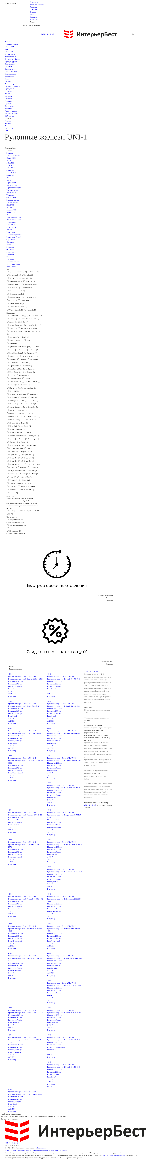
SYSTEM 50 (11, 227)
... (92, 671)
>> (97, 671)
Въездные (8, 96)
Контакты (33, 19)
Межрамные (11, 215)
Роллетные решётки (12, 84)
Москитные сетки (11, 113)
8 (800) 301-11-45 (47, 34)
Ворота (7, 94)
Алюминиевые (10, 74)
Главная (8, 121)
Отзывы (33, 12)
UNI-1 (7, 131)
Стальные (8, 91)
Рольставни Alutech (12, 86)
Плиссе (7, 79)
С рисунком (9, 89)
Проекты (33, 17)
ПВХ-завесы (9, 116)
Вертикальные (10, 54)
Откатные (8, 99)
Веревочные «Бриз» (12, 59)
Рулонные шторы (11, 44)
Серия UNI (9, 52)
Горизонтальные (11, 71)
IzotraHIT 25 (11, 212)
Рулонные (8, 101)
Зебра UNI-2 (11, 173)
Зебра (7, 49)
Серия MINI (9, 47)
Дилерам (33, 7)
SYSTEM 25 (11, 225)
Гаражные (8, 104)
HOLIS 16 (10, 205)
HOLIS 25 (10, 207)
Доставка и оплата (37, 5)
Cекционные (9, 106)
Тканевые (8, 66)
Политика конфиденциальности (17, 1150)
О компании (34, 2)
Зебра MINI (10, 163)
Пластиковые (10, 64)
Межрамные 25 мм (13, 220)
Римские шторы (11, 111)
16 (94, 671)
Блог (32, 14)
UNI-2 (8, 180)
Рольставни (9, 81)
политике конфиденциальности (113, 1155)
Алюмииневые (10, 57)
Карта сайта (41, 1148)
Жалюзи (8, 42)
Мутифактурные (11, 62)
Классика (9, 165)
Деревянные (9, 76)
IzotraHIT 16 (11, 210)
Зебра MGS (10, 168)
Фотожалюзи (10, 69)
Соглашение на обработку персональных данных (49, 1150)
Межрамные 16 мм (13, 217)
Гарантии (33, 9)
